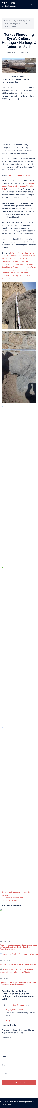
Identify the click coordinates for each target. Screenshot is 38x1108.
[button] (31, 4)
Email (4, 1065)
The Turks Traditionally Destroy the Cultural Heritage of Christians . (18, 275)
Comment (6, 1038)
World (28, 52)
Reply (8, 1020)
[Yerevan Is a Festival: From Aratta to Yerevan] (19, 954)
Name (5, 1057)
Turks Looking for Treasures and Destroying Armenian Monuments (19, 270)
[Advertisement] (19, 122)
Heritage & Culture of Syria (19, 175)
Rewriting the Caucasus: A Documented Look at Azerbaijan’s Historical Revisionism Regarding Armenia (18, 947)
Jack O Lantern (19, 1005)
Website (5, 1073)
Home (5, 21)
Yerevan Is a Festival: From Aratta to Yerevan (18, 964)
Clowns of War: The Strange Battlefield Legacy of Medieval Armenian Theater (19, 983)
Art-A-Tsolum (9, 3)
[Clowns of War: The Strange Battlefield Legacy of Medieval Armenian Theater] (19, 970)
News (22, 52)
